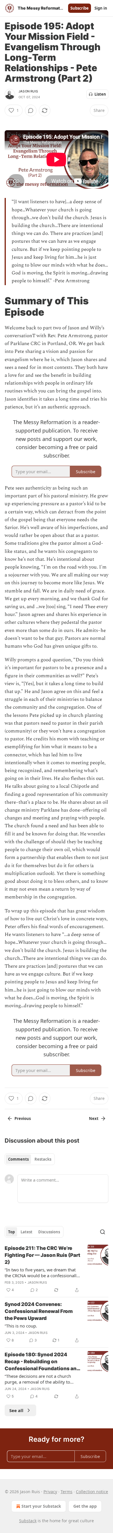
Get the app (85, 1506)
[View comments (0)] (31, 110)
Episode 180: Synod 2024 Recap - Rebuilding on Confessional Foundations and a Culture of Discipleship (42, 1362)
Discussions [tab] (49, 1231)
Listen (100, 94)
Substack (28, 1520)
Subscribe (79, 8)
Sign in (100, 8)
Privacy (50, 1491)
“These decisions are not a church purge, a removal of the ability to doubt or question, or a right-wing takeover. (39, 1379)
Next (94, 1118)
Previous (22, 1118)
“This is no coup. (21, 1326)
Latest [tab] (26, 1231)
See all (16, 1410)
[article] (56, 1269)
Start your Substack (41, 1506)
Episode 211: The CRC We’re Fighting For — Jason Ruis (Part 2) (42, 1255)
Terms (66, 1491)
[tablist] (30, 1159)
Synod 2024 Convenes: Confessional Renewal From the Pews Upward (39, 1311)
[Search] (102, 1232)
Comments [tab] (18, 1159)
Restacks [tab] (42, 1159)
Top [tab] (11, 1231)
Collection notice (92, 1491)
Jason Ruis (28, 91)
